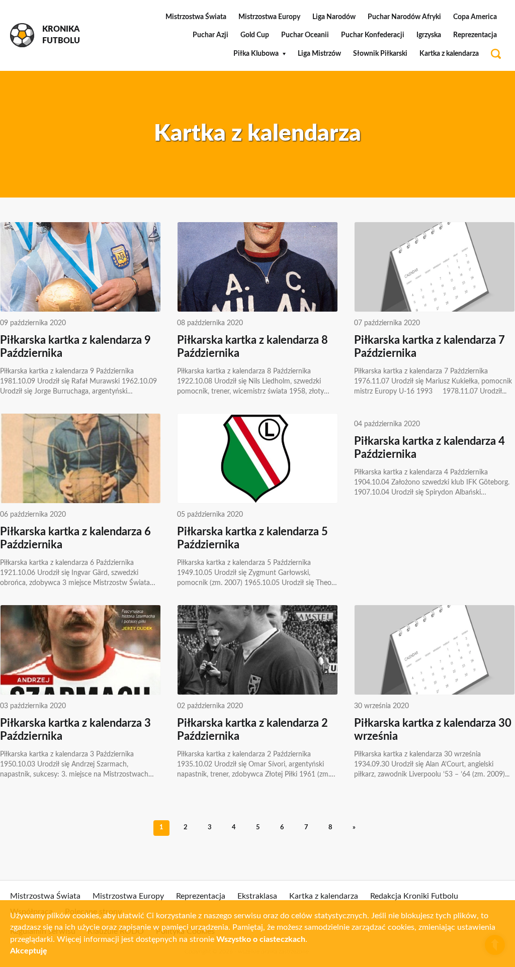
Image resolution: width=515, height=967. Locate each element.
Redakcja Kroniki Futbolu (414, 896)
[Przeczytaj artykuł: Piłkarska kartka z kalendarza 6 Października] (80, 458)
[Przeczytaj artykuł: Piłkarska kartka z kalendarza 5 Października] (257, 458)
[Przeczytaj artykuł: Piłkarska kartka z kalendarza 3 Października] (80, 650)
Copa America (475, 17)
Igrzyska (428, 35)
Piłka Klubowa (256, 53)
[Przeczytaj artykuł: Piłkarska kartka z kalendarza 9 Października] (80, 267)
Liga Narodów (334, 17)
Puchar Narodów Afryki (404, 17)
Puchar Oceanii (305, 35)
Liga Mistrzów (319, 53)
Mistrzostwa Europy (269, 17)
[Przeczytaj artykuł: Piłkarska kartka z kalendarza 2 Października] (257, 650)
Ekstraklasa (257, 896)
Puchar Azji (210, 35)
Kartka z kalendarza (449, 53)
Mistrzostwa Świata (195, 17)
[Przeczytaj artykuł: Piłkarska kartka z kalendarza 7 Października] (434, 267)
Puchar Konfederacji (372, 35)
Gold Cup (254, 35)
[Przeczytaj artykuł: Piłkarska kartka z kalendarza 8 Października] (257, 267)
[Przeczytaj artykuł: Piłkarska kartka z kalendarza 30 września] (434, 650)
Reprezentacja (475, 35)
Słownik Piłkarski (380, 53)
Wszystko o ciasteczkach (260, 939)
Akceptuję (28, 951)
